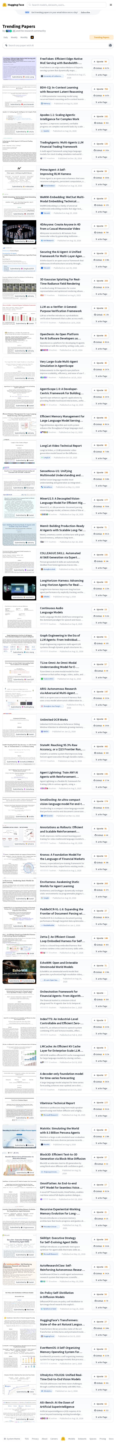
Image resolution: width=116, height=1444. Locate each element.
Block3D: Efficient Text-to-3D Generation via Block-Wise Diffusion (63, 1156)
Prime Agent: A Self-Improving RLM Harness (55, 172)
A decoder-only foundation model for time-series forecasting (61, 1076)
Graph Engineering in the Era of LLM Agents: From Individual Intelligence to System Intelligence (62, 637)
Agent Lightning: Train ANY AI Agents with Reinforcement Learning (59, 774)
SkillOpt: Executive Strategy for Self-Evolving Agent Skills (59, 1240)
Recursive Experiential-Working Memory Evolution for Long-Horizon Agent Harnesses (60, 1211)
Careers (54, 1438)
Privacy (35, 1438)
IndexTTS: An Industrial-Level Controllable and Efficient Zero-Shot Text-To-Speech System (60, 1021)
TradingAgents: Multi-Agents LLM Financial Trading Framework (62, 144)
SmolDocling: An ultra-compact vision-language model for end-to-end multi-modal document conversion (62, 802)
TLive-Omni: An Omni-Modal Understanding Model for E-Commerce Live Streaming (58, 665)
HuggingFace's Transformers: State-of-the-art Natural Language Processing (62, 1322)
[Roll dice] (110, 45)
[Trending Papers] (32, 37)
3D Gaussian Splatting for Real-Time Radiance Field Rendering (60, 281)
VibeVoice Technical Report (57, 1103)
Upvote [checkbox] (102, 61)
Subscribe (85, 12)
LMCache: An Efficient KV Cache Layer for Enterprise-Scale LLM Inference (60, 1048)
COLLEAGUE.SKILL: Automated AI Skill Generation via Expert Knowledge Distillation (60, 555)
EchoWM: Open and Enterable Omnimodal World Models (59, 965)
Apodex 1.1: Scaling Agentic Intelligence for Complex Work (59, 117)
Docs (111, 1438)
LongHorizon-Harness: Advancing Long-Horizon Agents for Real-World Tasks (62, 583)
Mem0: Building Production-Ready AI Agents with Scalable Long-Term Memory (62, 528)
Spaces (93, 1438)
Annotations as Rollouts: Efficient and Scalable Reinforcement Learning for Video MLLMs (61, 829)
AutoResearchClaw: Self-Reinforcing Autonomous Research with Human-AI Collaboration (62, 1268)
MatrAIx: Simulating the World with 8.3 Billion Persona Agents (60, 1130)
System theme (13, 1438)
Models (71, 1438)
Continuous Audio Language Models (51, 610)
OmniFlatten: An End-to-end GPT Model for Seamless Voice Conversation (59, 1185)
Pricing (103, 1438)
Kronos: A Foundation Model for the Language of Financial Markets (62, 857)
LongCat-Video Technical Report (61, 445)
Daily (6, 37)
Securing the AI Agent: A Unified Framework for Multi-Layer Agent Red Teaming (61, 254)
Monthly (24, 37)
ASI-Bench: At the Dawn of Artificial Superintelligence (57, 1404)
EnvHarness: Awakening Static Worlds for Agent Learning (59, 884)
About (44, 1438)
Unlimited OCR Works (54, 719)
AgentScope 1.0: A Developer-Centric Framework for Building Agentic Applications (60, 391)
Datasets (82, 1438)
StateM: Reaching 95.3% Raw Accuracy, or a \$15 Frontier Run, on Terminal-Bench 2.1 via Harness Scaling (62, 747)
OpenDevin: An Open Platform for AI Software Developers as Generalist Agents (59, 336)
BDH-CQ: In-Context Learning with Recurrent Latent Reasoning (61, 89)
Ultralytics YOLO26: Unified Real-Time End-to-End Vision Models (61, 1377)
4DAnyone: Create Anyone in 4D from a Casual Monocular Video (60, 226)
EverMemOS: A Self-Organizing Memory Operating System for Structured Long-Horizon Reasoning (60, 1350)
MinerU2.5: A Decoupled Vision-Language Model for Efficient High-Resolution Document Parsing (62, 501)
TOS (27, 1438)
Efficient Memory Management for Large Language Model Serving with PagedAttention (62, 418)
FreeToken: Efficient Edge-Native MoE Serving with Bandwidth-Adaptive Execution (61, 61)
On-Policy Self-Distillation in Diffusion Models (57, 1295)
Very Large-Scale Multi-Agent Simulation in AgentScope (59, 364)
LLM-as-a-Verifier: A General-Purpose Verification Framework (61, 309)
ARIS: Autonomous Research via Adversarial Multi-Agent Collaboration (58, 691)
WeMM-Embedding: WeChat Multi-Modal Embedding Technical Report (62, 199)
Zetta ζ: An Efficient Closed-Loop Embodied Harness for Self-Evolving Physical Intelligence (61, 939)
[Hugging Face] (63, 1439)
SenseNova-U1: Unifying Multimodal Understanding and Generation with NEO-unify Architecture (60, 473)
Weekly (14, 37)
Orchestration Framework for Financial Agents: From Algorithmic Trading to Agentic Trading (62, 994)
